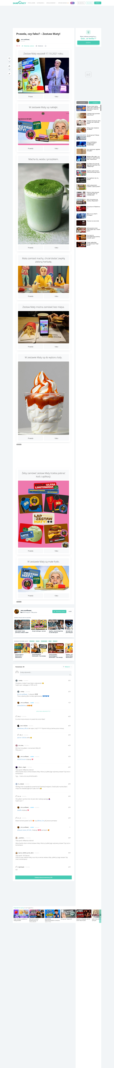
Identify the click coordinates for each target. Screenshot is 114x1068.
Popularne (31, 3)
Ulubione (40, 46)
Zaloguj (89, 3)
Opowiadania (63, 3)
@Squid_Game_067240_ (24, 830)
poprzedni (82, 102)
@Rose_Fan (40, 821)
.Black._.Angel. (22, 767)
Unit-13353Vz (24, 725)
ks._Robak (21, 784)
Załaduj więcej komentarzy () (43, 877)
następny (95, 102)
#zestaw (55, 641)
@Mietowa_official (22, 728)
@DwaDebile (21, 705)
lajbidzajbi (21, 867)
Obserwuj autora (60, 611)
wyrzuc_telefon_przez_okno (25, 853)
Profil (70, 611)
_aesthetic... (21, 838)
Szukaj (81, 3)
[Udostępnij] (9, 74)
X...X (19, 818)
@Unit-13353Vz (22, 738)
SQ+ (72, 2)
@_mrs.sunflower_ (22, 694)
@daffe (19, 810)
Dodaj (98, 2)
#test (50, 641)
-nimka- (20, 680)
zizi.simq (20, 745)
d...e (19, 796)
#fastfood (32, 641)
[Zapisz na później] (45, 46)
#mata (37, 641)
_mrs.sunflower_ (25, 39)
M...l (19, 716)
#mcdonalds (44, 641)
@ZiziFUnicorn (21, 759)
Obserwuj (29, 46)
